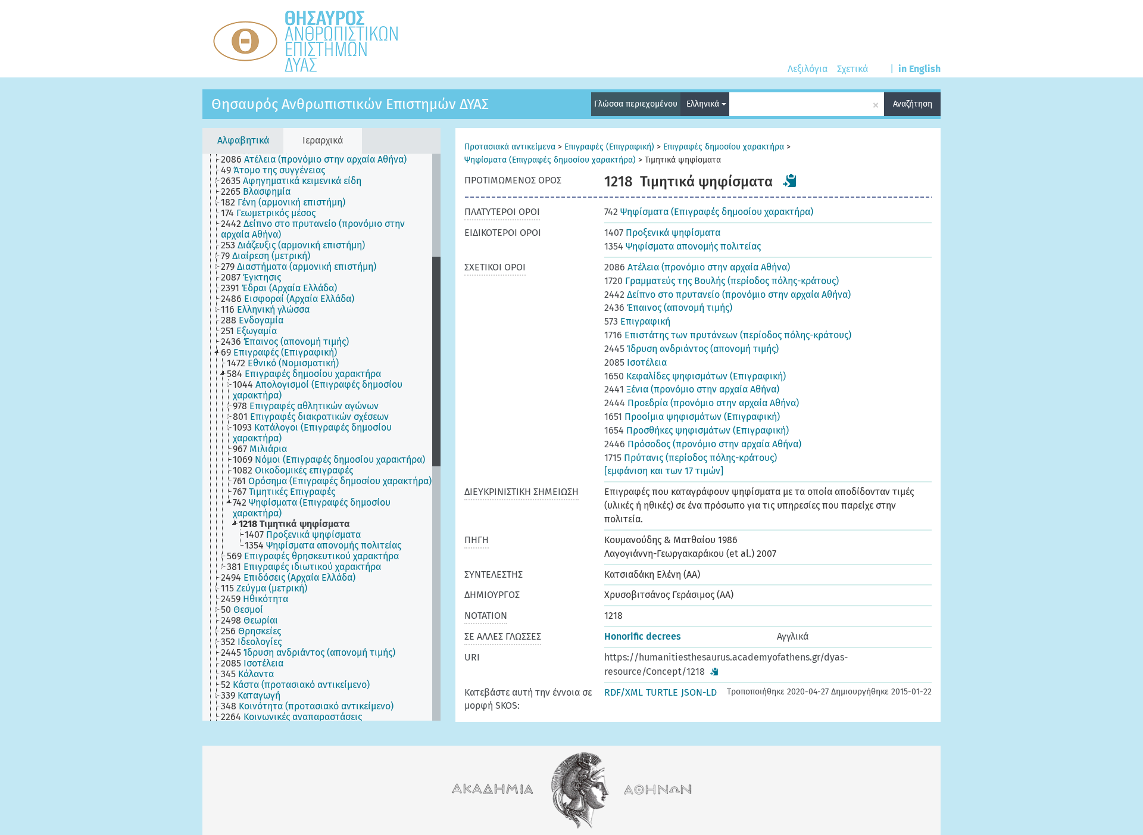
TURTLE (662, 692)
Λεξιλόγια (807, 68)
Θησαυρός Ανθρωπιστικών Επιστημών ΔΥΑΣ (350, 104)
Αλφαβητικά (243, 140)
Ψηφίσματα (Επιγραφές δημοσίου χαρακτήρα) (550, 160)
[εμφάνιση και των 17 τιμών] (663, 470)
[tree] (321, 437)
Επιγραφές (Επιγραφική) (609, 147)
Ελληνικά (704, 104)
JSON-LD (699, 692)
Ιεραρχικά (322, 140)
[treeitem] (318, 159)
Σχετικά (852, 68)
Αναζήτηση (912, 104)
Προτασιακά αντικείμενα (509, 147)
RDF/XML (623, 692)
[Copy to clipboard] (790, 180)
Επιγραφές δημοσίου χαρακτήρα (723, 147)
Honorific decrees (642, 636)
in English (919, 68)
